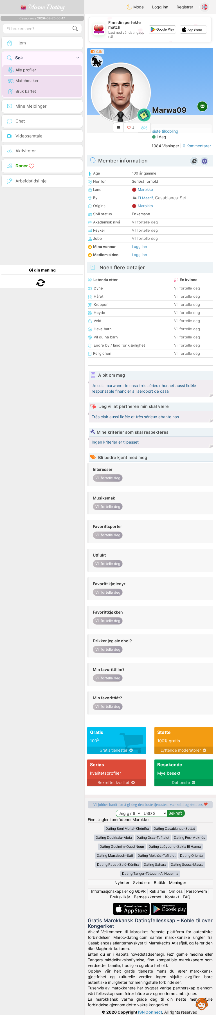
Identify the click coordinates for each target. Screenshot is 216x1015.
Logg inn (160, 6)
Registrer (185, 6)
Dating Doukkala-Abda (114, 837)
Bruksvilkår (120, 896)
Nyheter (121, 882)
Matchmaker (27, 80)
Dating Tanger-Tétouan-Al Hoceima (150, 873)
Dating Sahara (155, 864)
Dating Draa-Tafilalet (152, 837)
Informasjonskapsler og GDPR (118, 891)
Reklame (157, 891)
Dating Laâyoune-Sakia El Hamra (174, 846)
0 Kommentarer (197, 145)
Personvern (196, 891)
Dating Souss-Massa (187, 864)
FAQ (186, 896)
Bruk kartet (25, 91)
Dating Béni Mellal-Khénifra (127, 828)
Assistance (202, 1004)
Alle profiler (25, 69)
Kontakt (172, 896)
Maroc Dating (45, 7)
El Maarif (145, 198)
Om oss (176, 891)
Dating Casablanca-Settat (174, 828)
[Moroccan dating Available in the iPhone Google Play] (169, 905)
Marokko (145, 189)
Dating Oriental (192, 855)
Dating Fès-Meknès (189, 837)
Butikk (159, 882)
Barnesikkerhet (147, 896)
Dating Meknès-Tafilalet (157, 855)
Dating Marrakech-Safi (115, 855)
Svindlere (141, 882)
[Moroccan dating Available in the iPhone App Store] (132, 905)
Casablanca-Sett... (173, 197)
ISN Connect (150, 1012)
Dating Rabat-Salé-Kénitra (118, 864)
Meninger (177, 882)
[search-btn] (75, 28)
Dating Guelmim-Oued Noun (122, 846)
